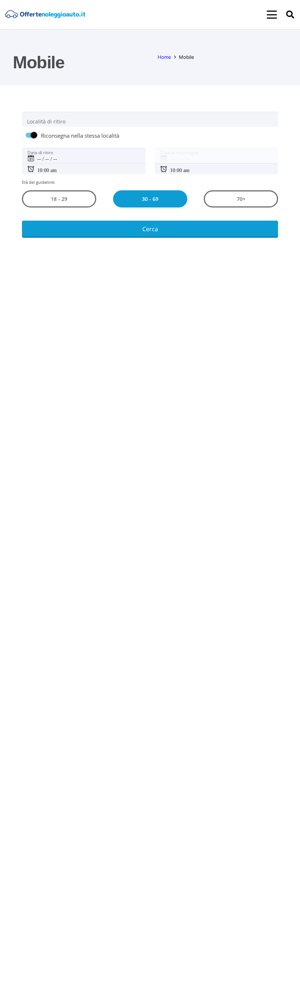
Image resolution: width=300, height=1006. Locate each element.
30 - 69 (150, 198)
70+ (241, 198)
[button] (272, 14)
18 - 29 (59, 198)
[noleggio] (45, 14)
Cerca (150, 229)
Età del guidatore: (38, 182)
